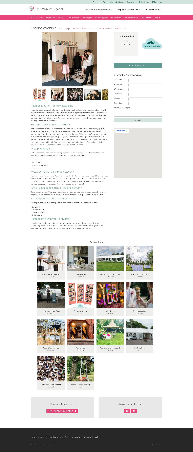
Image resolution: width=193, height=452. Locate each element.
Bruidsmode (50, 18)
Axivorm (161, 445)
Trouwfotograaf (101, 18)
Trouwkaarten (73, 18)
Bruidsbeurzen (152, 9)
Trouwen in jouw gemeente (98, 9)
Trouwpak (61, 18)
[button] (34, 94)
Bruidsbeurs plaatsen (92, 437)
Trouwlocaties (36, 18)
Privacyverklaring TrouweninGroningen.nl (47, 437)
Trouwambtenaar (131, 18)
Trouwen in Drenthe (61, 411)
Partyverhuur (146, 18)
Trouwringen (87, 18)
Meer (156, 18)
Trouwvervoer (115, 18)
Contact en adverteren (73, 437)
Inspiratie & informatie (127, 9)
